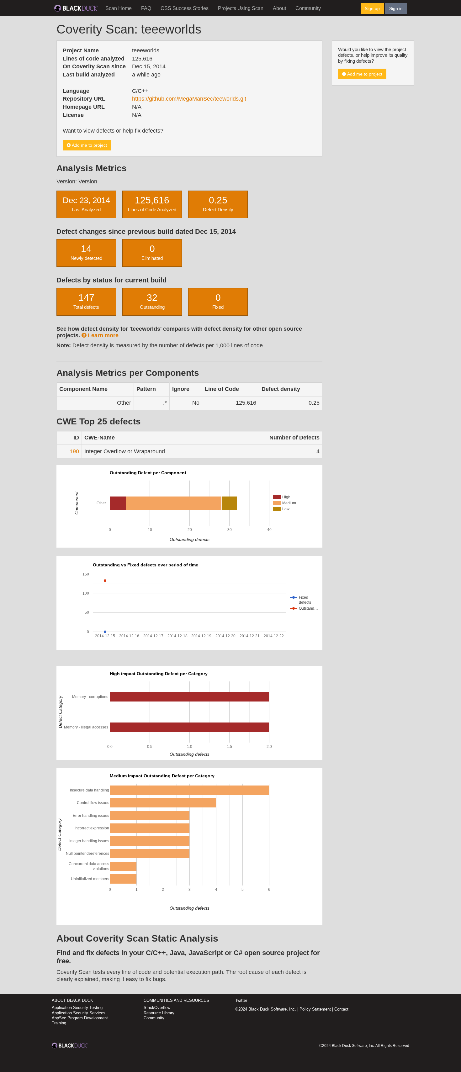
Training (59, 1023)
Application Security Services (78, 1013)
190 (74, 451)
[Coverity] (76, 8)
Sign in (396, 8)
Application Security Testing (77, 1007)
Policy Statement (315, 1009)
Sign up (372, 8)
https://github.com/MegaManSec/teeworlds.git (189, 99)
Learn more (102, 335)
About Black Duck (72, 1000)
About (279, 8)
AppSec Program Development (80, 1018)
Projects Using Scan (240, 8)
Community (308, 8)
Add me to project (89, 145)
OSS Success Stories (185, 8)
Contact (341, 1009)
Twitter (241, 1000)
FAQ (146, 8)
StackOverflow (157, 1007)
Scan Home (118, 8)
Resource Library (159, 1013)
